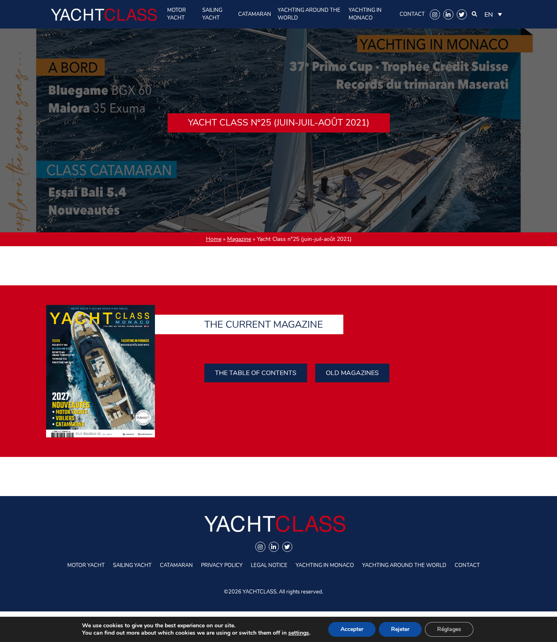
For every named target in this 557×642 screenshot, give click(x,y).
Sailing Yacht (212, 14)
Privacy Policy (222, 565)
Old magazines (352, 372)
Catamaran (254, 14)
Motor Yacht (176, 14)
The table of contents (255, 372)
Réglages (449, 629)
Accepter (351, 629)
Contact (412, 14)
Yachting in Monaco (365, 14)
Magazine (239, 239)
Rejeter (400, 629)
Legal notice (269, 565)
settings (298, 633)
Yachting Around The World (309, 14)
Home (213, 239)
